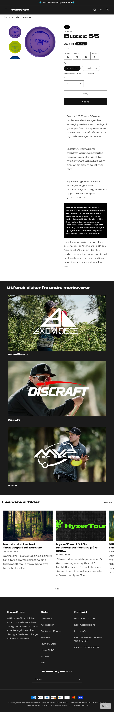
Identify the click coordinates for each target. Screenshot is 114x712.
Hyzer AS (80, 631)
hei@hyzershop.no (85, 625)
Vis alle (108, 503)
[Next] (53, 42)
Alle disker (46, 618)
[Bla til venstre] (51, 589)
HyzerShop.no (20, 703)
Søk (43, 663)
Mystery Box (48, 644)
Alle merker (47, 625)
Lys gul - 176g (92, 69)
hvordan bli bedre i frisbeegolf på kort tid (22, 546)
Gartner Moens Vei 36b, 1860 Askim (88, 639)
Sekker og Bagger (51, 631)
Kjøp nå (85, 101)
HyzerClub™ (48, 650)
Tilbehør (45, 637)
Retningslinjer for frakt (38, 705)
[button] (6, 10)
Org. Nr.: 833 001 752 (86, 647)
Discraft (15, 17)
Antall (66, 78)
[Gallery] (32, 42)
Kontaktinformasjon (60, 705)
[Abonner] (79, 679)
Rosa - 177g (73, 69)
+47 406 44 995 (84, 618)
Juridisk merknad (81, 705)
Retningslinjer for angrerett (55, 703)
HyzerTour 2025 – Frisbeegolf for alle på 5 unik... (77, 548)
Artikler (45, 656)
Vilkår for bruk (99, 703)
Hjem (5, 17)
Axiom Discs (16, 354)
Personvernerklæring (80, 703)
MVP (11, 485)
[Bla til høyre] (63, 589)
